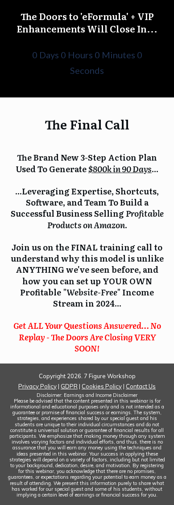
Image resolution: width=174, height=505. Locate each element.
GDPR (69, 386)
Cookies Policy (102, 386)
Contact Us (141, 386)
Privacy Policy (37, 386)
